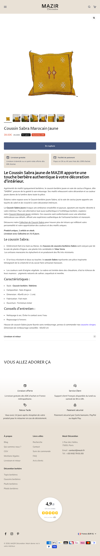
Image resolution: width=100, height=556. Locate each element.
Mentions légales (11, 456)
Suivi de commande (42, 451)
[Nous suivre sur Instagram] (11, 533)
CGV (6, 451)
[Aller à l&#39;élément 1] (8, 118)
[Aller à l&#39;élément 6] (52, 118)
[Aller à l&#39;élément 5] (43, 118)
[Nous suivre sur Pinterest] (18, 533)
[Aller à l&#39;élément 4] (34, 118)
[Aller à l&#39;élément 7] (60, 118)
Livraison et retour (12, 460)
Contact (36, 446)
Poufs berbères (11, 484)
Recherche (37, 442)
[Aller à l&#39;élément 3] (25, 118)
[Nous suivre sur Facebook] (5, 533)
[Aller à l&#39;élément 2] (16, 118)
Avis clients (38, 460)
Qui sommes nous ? (12, 446)
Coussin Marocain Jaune (20, 214)
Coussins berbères (12, 479)
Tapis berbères (11, 474)
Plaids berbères (11, 488)
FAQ (35, 456)
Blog (6, 442)
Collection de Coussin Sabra (31, 222)
